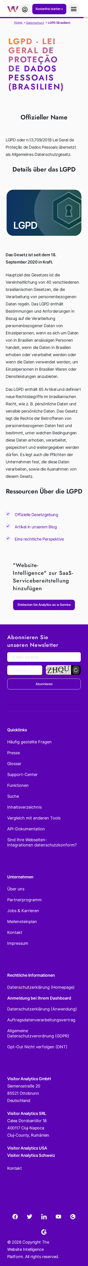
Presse (13, 752)
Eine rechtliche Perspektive (39, 539)
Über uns (15, 889)
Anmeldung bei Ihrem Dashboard (39, 998)
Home (18, 22)
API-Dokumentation (26, 828)
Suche (13, 796)
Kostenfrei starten (48, 9)
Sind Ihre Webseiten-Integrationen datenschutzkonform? (42, 842)
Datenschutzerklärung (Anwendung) (42, 1009)
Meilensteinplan (22, 921)
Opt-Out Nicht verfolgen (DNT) (37, 1046)
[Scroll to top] (76, 1240)
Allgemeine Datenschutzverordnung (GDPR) (38, 1033)
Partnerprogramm (24, 899)
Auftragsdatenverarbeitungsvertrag (41, 1019)
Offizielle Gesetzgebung (36, 514)
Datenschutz (35, 22)
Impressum (17, 943)
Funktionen (18, 785)
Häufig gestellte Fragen (29, 741)
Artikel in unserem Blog (36, 526)
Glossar (14, 763)
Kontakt (14, 932)
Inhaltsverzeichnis (24, 807)
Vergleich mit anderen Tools (33, 818)
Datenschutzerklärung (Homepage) (41, 987)
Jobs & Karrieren (23, 910)
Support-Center (22, 774)
